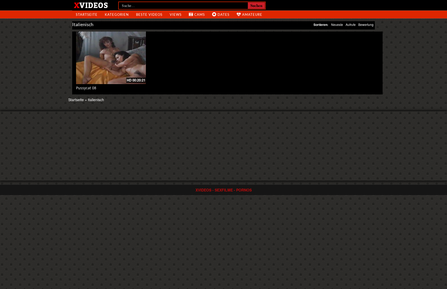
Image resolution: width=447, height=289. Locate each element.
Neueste (337, 24)
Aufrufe (351, 24)
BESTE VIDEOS (149, 14)
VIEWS (176, 14)
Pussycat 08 (86, 87)
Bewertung (366, 24)
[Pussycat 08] (111, 58)
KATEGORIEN (117, 14)
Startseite (76, 99)
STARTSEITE (87, 14)
